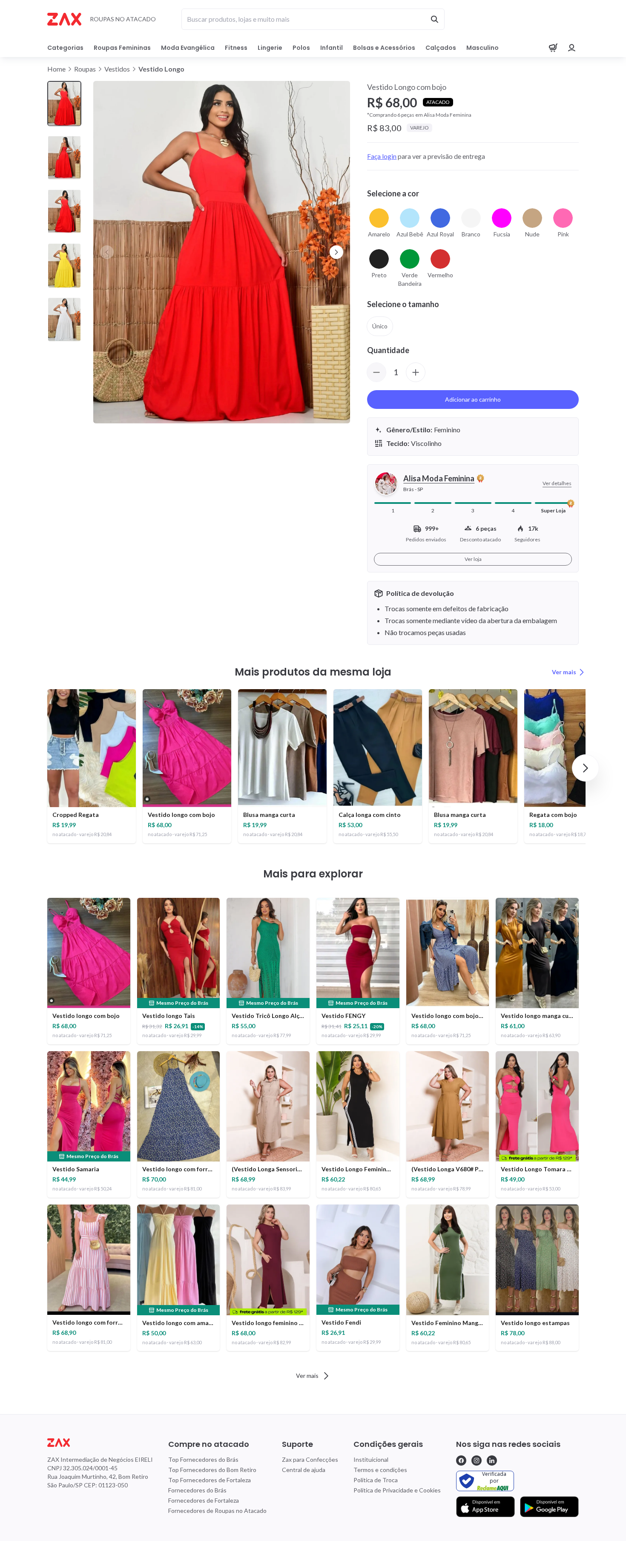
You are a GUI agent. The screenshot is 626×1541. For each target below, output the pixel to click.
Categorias (65, 47)
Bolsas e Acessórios (384, 47)
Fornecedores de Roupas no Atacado (217, 1510)
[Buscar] (434, 19)
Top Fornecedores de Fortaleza (209, 1480)
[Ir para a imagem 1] (64, 103)
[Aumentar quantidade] (415, 372)
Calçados (440, 47)
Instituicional (370, 1459)
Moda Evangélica (188, 47)
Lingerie (270, 47)
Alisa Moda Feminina (438, 478)
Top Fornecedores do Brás (203, 1459)
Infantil (331, 47)
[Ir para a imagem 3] (64, 211)
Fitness (236, 47)
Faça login (381, 156)
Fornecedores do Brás (197, 1490)
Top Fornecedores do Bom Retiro (212, 1469)
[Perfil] (572, 48)
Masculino (482, 47)
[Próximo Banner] (336, 252)
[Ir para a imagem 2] (64, 158)
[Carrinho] (553, 48)
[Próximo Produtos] (585, 768)
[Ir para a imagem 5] (64, 319)
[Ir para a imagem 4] (64, 265)
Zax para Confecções (310, 1459)
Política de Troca (375, 1480)
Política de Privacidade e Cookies (397, 1490)
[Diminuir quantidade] (376, 372)
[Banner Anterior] (107, 252)
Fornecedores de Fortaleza (203, 1500)
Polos (301, 47)
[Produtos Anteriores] (40, 768)
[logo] (100, 1442)
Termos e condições (380, 1469)
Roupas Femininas (122, 47)
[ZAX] (64, 19)
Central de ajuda (303, 1469)
